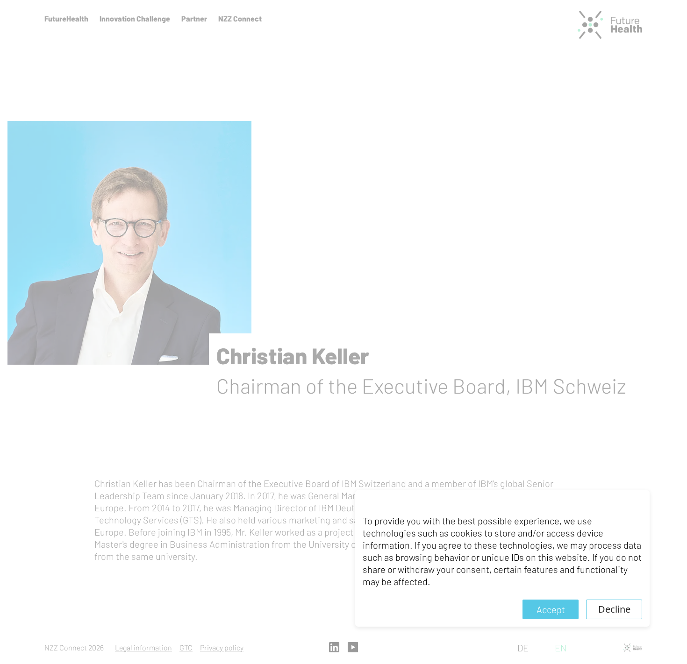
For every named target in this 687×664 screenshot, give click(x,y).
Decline (614, 609)
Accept (551, 609)
